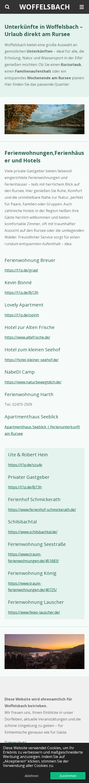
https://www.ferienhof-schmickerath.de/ (42, 509)
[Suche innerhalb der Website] (7, 6)
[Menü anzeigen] (82, 6)
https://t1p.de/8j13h (21, 292)
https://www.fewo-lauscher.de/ (34, 612)
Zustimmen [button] (67, 776)
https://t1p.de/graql (21, 270)
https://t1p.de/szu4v (25, 464)
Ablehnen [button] (32, 776)
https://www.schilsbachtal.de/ (33, 531)
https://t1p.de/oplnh (22, 315)
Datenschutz (15, 742)
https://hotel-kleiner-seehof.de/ (32, 359)
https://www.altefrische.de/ (27, 337)
